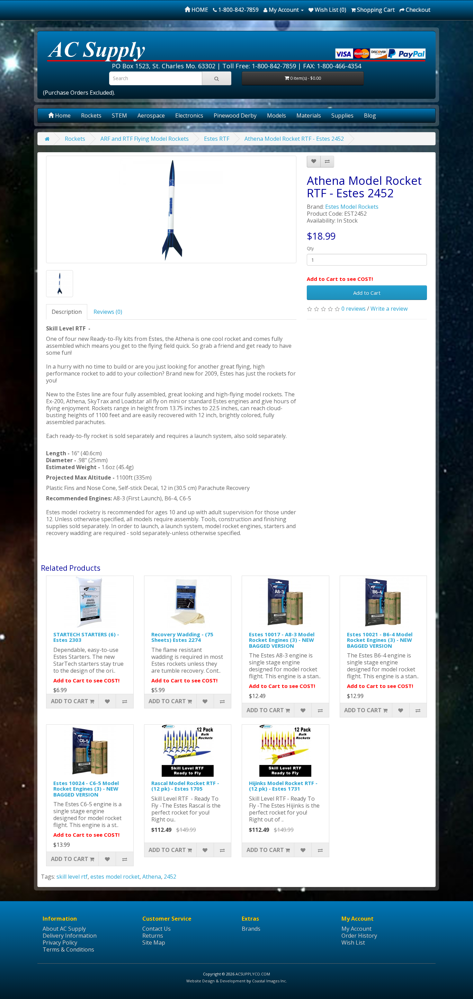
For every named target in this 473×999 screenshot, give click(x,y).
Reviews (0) (107, 312)
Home (62, 115)
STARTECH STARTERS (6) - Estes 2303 (86, 637)
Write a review (389, 308)
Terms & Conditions (68, 949)
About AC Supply (64, 928)
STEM (119, 115)
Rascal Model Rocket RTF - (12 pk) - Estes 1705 (185, 786)
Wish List (353, 942)
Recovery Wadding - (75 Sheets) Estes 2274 (182, 637)
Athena (151, 876)
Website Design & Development (216, 980)
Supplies (342, 115)
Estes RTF (216, 139)
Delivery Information (70, 935)
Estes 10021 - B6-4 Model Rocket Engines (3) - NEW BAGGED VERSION (379, 640)
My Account (356, 928)
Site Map (153, 942)
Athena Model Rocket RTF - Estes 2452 (294, 139)
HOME (199, 10)
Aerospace (151, 115)
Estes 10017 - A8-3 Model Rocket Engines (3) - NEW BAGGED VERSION (281, 640)
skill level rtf (72, 876)
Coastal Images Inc (269, 980)
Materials (308, 115)
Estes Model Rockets (351, 206)
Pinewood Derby (235, 115)
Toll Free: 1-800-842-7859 (259, 66)
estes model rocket (115, 876)
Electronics (189, 115)
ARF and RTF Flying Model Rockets (144, 139)
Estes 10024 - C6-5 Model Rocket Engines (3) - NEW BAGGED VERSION (86, 789)
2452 (170, 876)
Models (276, 115)
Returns (152, 935)
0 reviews (353, 308)
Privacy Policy (60, 942)
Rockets (91, 115)
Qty (310, 248)
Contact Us (156, 928)
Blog (370, 115)
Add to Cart (367, 292)
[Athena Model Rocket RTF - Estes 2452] (171, 209)
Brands (251, 928)
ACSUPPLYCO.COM (252, 973)
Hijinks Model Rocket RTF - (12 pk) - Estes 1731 (283, 786)
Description (67, 312)
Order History (359, 935)
